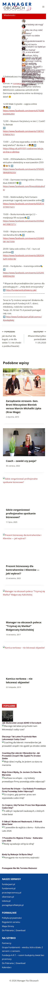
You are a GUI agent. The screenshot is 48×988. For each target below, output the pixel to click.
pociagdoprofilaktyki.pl (13, 905)
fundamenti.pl (8, 888)
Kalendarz (6, 967)
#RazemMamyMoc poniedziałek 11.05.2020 (37, 337)
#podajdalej (8, 320)
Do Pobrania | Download (13, 930)
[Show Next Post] (4, 80)
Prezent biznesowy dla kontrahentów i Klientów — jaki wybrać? (22, 569)
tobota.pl (6, 900)
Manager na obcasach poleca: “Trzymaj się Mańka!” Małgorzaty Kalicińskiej (24, 626)
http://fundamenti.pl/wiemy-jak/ (21, 290)
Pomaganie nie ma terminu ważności (19, 868)
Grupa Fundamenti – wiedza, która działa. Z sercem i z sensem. (22, 949)
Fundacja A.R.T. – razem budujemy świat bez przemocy (23, 957)
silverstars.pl (8, 896)
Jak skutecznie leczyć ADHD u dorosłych (21, 723)
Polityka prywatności (12, 917)
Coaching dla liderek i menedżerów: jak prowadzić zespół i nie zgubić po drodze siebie (21, 756)
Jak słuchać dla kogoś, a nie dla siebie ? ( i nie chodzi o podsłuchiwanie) (11, 338)
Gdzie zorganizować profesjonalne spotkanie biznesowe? (21, 513)
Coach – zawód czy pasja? (21, 461)
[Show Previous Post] (2, 80)
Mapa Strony (8, 926)
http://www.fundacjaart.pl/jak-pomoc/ (24, 316)
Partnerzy (6, 943)
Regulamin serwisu (11, 922)
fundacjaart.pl (8, 884)
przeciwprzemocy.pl (11, 892)
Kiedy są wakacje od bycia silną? (17, 854)
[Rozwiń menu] (43, 7)
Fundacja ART (19, 83)
